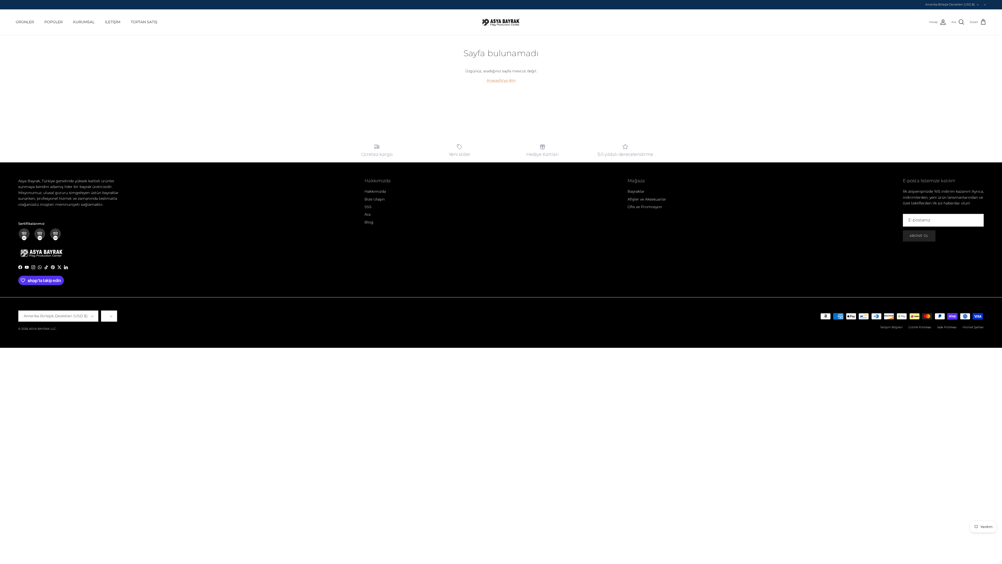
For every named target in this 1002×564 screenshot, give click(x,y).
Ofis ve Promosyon (645, 206)
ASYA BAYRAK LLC (42, 329)
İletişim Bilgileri (891, 327)
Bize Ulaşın (375, 199)
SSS (368, 206)
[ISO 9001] (24, 234)
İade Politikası (947, 327)
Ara (368, 214)
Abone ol (919, 236)
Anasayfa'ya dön (501, 80)
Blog (369, 222)
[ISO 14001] (40, 234)
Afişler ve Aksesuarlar (647, 199)
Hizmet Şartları (973, 327)
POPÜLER (53, 22)
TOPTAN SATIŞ (144, 22)
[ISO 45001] (55, 234)
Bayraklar (636, 191)
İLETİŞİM (112, 22)
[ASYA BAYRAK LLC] (501, 22)
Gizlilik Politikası (920, 327)
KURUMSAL (83, 22)
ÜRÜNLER (25, 22)
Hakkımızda (375, 191)
